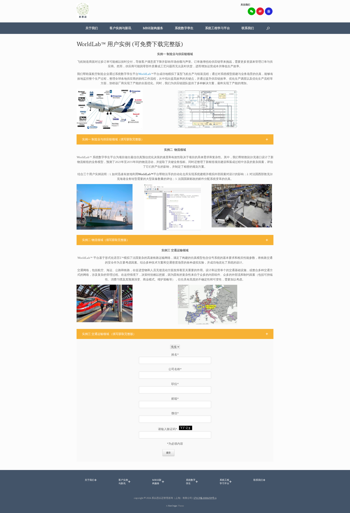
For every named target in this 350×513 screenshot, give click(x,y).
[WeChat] (251, 11)
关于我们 (91, 28)
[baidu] (269, 11)
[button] (268, 28)
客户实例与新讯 (120, 28)
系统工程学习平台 (217, 28)
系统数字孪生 (184, 28)
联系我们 (248, 28)
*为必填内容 (175, 443)
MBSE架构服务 (153, 28)
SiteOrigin (172, 505)
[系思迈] (83, 10)
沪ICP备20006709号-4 (205, 498)
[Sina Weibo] (260, 11)
